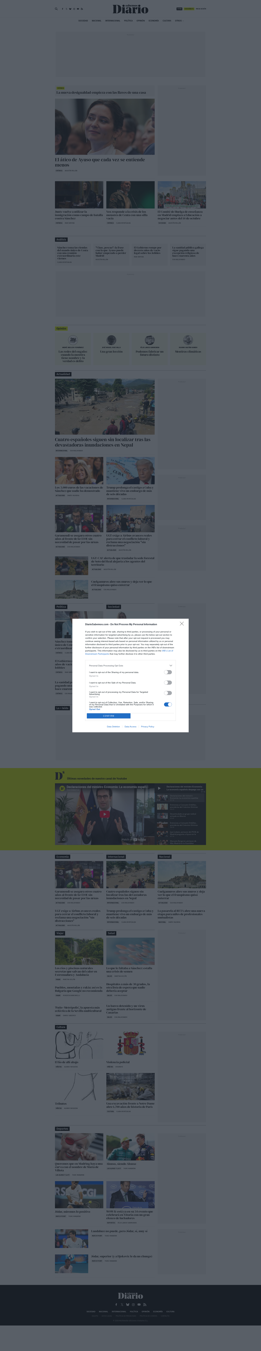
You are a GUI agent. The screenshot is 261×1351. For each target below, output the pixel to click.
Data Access (130, 726)
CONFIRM (108, 716)
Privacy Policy (147, 726)
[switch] (168, 672)
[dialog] (130, 675)
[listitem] (130, 665)
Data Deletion (113, 726)
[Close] (183, 624)
